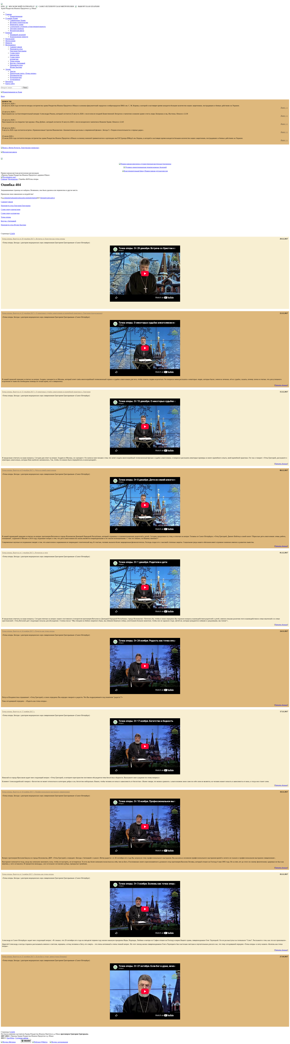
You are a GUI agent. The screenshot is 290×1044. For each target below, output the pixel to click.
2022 (20, 198)
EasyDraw (10, 1038)
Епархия (8, 33)
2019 (31, 198)
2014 (49, 198)
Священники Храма (17, 20)
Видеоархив (13, 179)
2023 (17, 198)
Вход (3, 96)
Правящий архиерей (18, 35)
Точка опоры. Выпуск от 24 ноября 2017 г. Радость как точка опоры (28, 631)
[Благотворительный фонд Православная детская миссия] (145, 171)
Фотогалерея (10, 41)
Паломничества (16, 75)
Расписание (9, 39)
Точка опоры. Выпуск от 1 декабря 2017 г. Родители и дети (25, 553)
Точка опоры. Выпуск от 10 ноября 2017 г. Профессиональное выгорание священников (36, 792)
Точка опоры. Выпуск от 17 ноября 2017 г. (18, 711)
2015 (46, 198)
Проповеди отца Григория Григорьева (18, 50)
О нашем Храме (11, 18)
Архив (8, 69)
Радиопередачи (16, 77)
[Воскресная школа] (9, 152)
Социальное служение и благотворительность (28, 26)
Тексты (13, 71)
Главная (8, 14)
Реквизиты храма (16, 24)
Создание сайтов (21, 1038)
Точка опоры (15, 61)
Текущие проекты (17, 29)
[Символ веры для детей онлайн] (2, 159)
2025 (9, 198)
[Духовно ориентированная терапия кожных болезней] (145, 167)
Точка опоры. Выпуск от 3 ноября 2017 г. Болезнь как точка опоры (28, 874)
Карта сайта (10, 84)
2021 (24, 198)
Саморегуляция (16, 47)
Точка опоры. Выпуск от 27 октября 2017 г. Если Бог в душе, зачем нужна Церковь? (34, 957)
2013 (53, 198)
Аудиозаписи (15, 79)
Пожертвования (16, 16)
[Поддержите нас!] (8, 177)
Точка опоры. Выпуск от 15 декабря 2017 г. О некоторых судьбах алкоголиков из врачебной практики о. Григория (46, 392)
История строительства (19, 22)
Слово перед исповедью (15, 58)
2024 (13, 198)
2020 (27, 198)
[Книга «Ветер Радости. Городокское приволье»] (20, 148)
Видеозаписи (10, 45)
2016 (42, 198)
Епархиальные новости (19, 37)
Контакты (9, 81)
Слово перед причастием (15, 54)
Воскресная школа (17, 31)
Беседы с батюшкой (17, 63)
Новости (8, 43)
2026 (6, 198)
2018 (35, 198)
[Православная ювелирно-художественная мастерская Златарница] (145, 164)
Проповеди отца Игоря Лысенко (16, 66)
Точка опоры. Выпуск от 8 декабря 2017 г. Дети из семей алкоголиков (29, 470)
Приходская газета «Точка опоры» (23, 73)
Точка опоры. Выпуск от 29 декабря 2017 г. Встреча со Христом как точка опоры (33, 239)
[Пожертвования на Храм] (11, 92)
